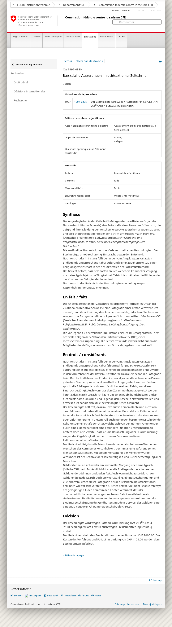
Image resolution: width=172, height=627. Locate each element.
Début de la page (74, 555)
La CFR (121, 36)
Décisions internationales (29, 91)
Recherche (16, 73)
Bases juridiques (53, 36)
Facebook (52, 595)
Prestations (90, 36)
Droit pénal (21, 82)
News (98, 595)
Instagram (35, 595)
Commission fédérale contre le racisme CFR (125, 4)
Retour (68, 61)
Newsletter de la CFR (76, 595)
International (73, 36)
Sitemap (156, 580)
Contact (115, 10)
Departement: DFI (74, 4)
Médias (126, 10)
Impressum (133, 604)
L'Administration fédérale (33, 4)
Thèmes (36, 36)
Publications (106, 36)
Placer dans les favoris (89, 61)
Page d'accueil (20, 36)
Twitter (18, 595)
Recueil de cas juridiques (28, 64)
